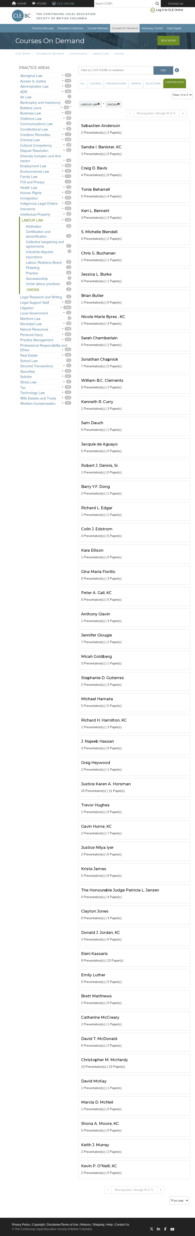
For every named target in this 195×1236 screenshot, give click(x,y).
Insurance (27, 208)
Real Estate (29, 355)
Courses (96, 83)
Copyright (38, 1224)
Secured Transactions (36, 366)
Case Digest (174, 28)
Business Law (30, 113)
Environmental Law (34, 171)
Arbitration (33, 226)
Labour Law (101, 53)
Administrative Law (34, 86)
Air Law (25, 97)
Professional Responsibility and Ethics (43, 347)
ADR (23, 91)
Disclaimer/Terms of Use (62, 1224)
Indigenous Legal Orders (39, 203)
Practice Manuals (43, 28)
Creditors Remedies (35, 134)
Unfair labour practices (43, 283)
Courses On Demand (125, 28)
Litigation (27, 307)
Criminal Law (30, 139)
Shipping (98, 1224)
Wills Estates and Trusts (38, 398)
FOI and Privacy (32, 182)
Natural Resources (34, 329)
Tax (23, 387)
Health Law (28, 187)
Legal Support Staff (34, 302)
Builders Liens (30, 107)
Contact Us (175, 3)
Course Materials (98, 28)
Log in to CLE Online (169, 10)
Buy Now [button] (168, 40)
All (83, 83)
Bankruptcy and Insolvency (40, 102)
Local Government (34, 313)
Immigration (29, 198)
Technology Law (32, 392)
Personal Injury (31, 334)
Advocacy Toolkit (152, 28)
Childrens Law (31, 118)
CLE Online (22, 53)
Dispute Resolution (34, 150)
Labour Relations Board (44, 262)
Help (110, 1224)
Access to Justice (33, 81)
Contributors (78, 53)
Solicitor (26, 376)
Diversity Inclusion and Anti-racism (41, 158)
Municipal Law (31, 323)
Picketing (32, 267)
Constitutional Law (34, 129)
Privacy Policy (21, 1224)
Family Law (28, 176)
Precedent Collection (71, 28)
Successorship (37, 278)
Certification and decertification (38, 234)
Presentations (116, 83)
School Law (29, 360)
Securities (27, 371)
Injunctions (34, 256)
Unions (119, 53)
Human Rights (31, 192)
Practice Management (36, 339)
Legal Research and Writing (41, 297)
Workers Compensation (38, 403)
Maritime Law (30, 318)
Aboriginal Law (31, 75)
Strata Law (28, 382)
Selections (153, 83)
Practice (32, 273)
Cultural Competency (36, 145)
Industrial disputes (39, 251)
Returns (85, 1224)
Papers (136, 83)
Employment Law (33, 166)
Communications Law (36, 123)
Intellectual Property (35, 214)
